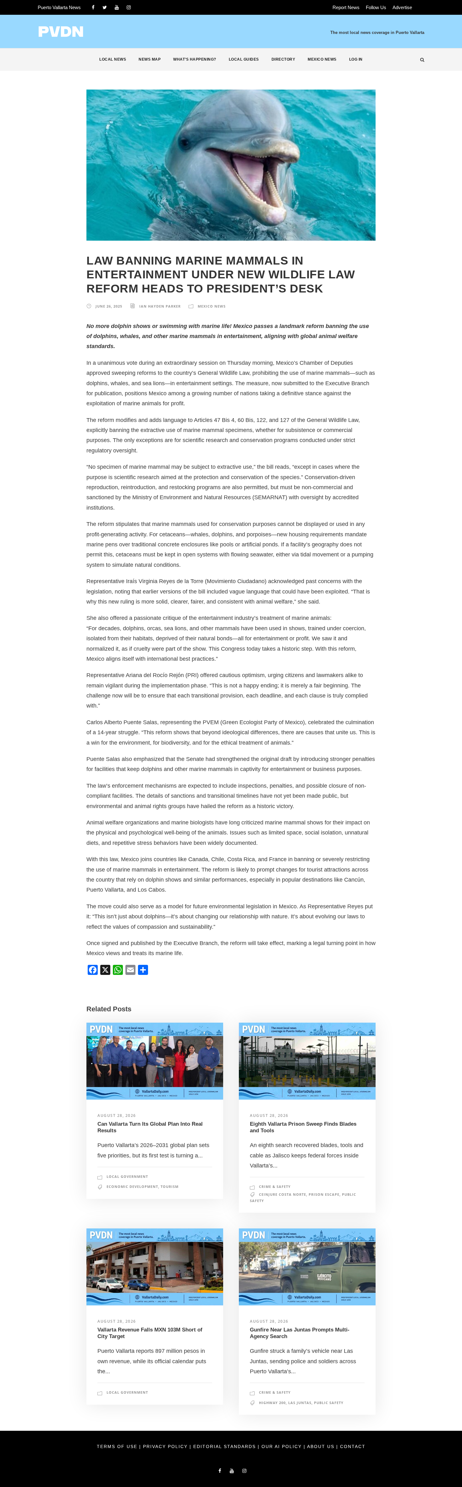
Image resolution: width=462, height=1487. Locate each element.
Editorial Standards (225, 1446)
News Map (150, 59)
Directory (283, 59)
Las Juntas (299, 1402)
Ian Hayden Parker (160, 306)
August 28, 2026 (116, 1115)
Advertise (402, 7)
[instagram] (129, 7)
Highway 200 (272, 1402)
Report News (346, 7)
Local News (112, 59)
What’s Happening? (194, 59)
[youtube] (117, 7)
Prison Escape (324, 1194)
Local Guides (244, 59)
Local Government (127, 1176)
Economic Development (132, 1186)
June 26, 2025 (109, 306)
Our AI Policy (281, 1446)
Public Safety (329, 1402)
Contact (353, 1446)
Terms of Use (118, 1446)
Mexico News (322, 59)
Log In (356, 59)
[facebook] (93, 7)
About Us (321, 1446)
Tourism (170, 1186)
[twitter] (104, 7)
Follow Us (376, 7)
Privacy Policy (166, 1446)
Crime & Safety (275, 1186)
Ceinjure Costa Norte (282, 1194)
